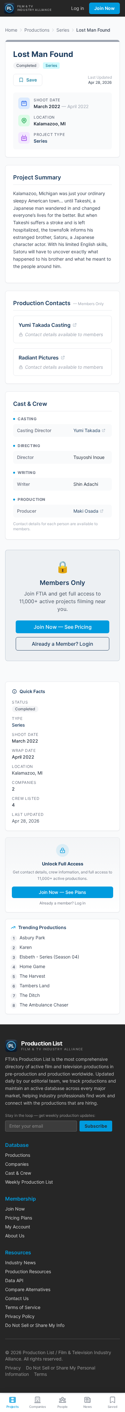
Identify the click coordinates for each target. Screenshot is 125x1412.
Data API (14, 1280)
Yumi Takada (86, 430)
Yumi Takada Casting (45, 325)
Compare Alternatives (27, 1289)
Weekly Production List (29, 1182)
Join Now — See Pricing (63, 627)
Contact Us (17, 1298)
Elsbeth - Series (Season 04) (49, 956)
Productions (36, 30)
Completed (26, 65)
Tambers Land (35, 985)
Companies (17, 1164)
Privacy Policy (20, 1316)
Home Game (32, 966)
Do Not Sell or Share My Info (34, 1325)
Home (11, 30)
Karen (26, 947)
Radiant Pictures (39, 357)
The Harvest (32, 976)
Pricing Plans (18, 1217)
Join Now (104, 8)
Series (62, 30)
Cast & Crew (18, 1173)
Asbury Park (32, 937)
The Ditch (30, 995)
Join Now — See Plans (62, 892)
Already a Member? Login (62, 644)
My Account (17, 1226)
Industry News (20, 1262)
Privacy (13, 1367)
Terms (40, 1374)
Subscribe (96, 1126)
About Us (14, 1235)
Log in (77, 8)
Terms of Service (22, 1307)
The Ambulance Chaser (44, 1004)
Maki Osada (85, 511)
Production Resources (28, 1271)
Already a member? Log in (62, 903)
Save (31, 80)
